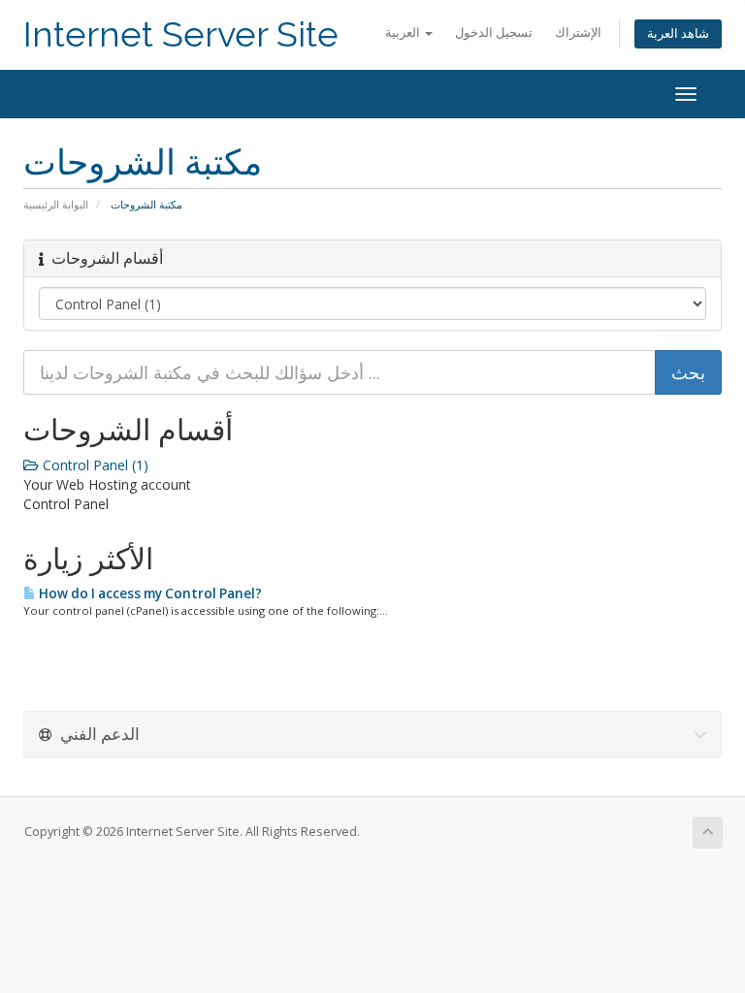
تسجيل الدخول (494, 32)
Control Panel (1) (93, 465)
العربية (404, 32)
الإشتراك (578, 32)
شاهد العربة (678, 33)
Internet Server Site (181, 34)
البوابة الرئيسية (55, 204)
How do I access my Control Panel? (149, 593)
